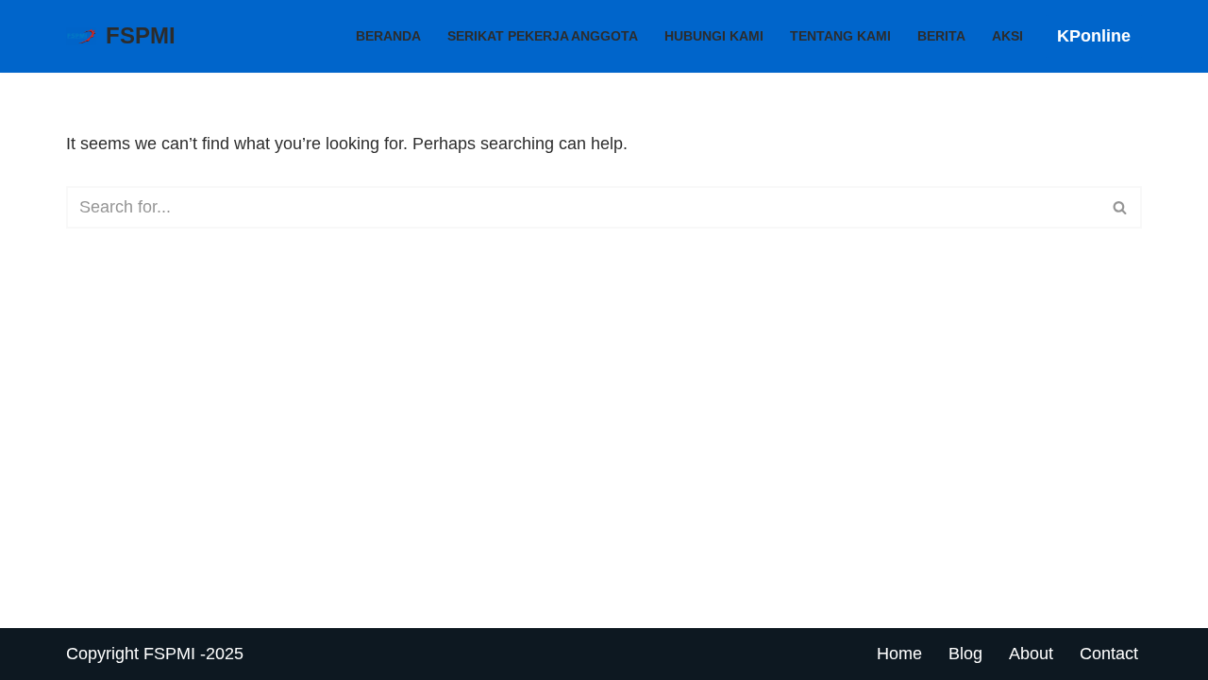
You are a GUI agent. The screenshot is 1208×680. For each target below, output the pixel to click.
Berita (941, 35)
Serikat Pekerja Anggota (542, 35)
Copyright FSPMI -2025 (154, 653)
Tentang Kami (840, 35)
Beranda (388, 35)
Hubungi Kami (713, 35)
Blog (965, 653)
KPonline (1094, 35)
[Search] (1120, 207)
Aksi (1007, 35)
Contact (1109, 653)
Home (899, 653)
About (1031, 653)
